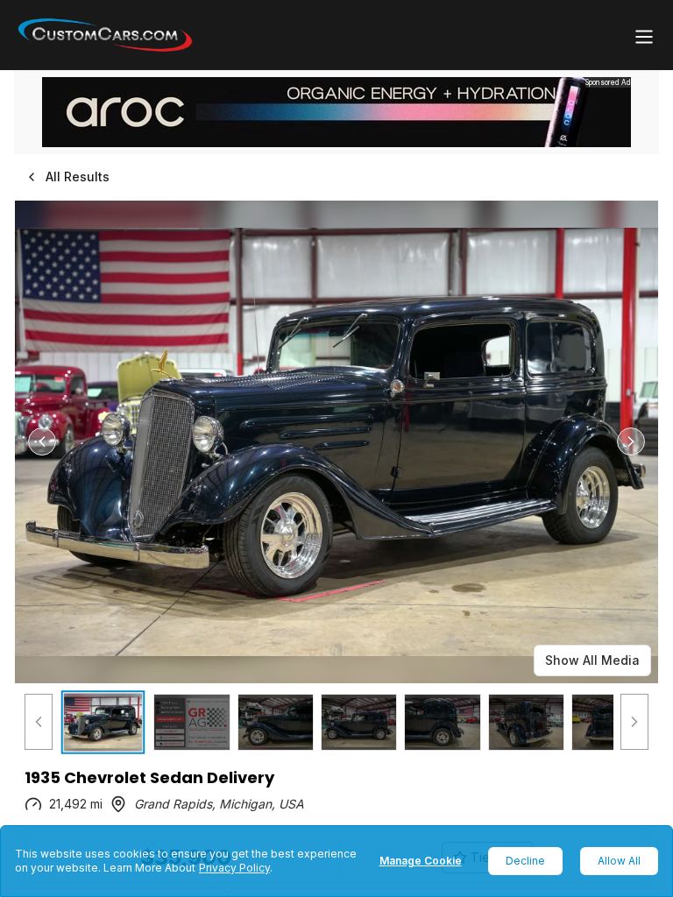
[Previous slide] (42, 441)
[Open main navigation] (644, 36)
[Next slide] (631, 441)
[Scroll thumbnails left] (39, 722)
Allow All (619, 860)
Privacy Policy (234, 867)
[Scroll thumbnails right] (634, 722)
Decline (525, 860)
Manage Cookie (420, 860)
